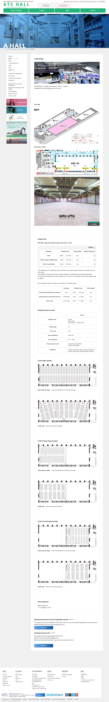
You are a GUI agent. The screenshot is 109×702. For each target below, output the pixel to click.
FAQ (16, 680)
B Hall (9, 61)
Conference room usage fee (14, 78)
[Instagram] (69, 694)
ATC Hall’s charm (12, 96)
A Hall (9, 58)
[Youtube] (76, 694)
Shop (16, 676)
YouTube (64, 676)
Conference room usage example (39, 688)
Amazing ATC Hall (19, 681)
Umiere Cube (5, 681)
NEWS (82, 676)
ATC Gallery (5, 678)
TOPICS (82, 678)
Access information (12, 91)
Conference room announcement (88, 680)
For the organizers (12, 49)
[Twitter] (73, 694)
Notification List (84, 674)
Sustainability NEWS (85, 681)
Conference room (6, 685)
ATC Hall (28, 49)
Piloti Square (5, 683)
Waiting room (11, 70)
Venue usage (11, 75)
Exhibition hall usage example (15, 73)
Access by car (51, 680)
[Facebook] (66, 694)
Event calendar (18, 674)
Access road (50, 676)
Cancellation (11, 80)
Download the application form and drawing (16, 88)
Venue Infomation (21, 49)
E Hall (9, 67)
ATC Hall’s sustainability (67, 674)
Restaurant (17, 678)
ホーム (4, 49)
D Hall (9, 65)
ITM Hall (4, 680)
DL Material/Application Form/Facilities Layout (36, 680)
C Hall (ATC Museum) (13, 63)
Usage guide (34, 676)
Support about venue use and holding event (15, 84)
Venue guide (34, 674)
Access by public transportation (54, 678)
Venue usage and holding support (39, 678)
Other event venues (12, 93)
